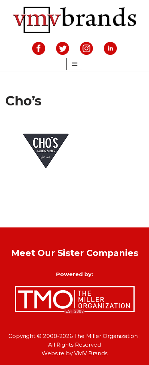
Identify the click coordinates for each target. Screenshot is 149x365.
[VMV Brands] (74, 20)
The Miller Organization (106, 336)
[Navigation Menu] (74, 64)
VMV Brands (90, 353)
